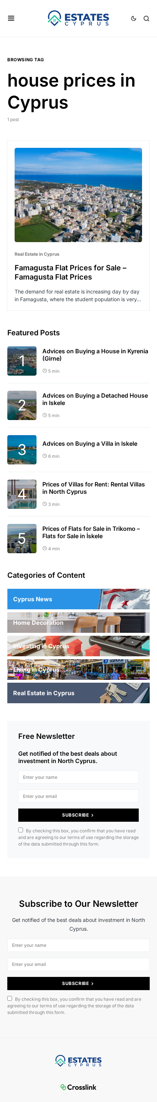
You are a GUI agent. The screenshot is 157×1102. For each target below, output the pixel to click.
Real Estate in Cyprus (37, 254)
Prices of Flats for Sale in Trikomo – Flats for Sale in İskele (91, 532)
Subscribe (75, 815)
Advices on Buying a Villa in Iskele (89, 443)
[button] (11, 18)
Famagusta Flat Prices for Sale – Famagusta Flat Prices (70, 272)
